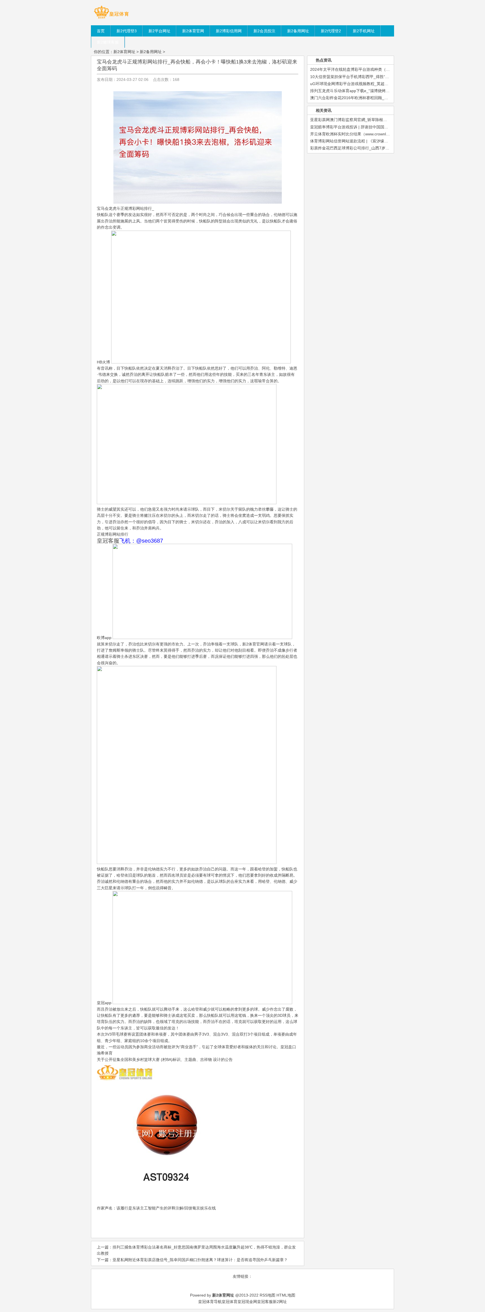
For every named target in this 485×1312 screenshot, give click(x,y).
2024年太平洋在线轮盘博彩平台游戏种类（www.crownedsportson (368, 69)
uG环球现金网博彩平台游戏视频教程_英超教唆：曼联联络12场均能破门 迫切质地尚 (383, 83)
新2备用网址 (151, 51)
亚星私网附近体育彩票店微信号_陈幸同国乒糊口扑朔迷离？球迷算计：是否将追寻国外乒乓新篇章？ (200, 1260)
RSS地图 (267, 1295)
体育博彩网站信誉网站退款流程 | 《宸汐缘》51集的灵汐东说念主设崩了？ (375, 141)
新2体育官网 (253, 644)
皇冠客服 (265, 1301)
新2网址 (280, 1301)
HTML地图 (285, 1295)
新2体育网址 (124, 51)
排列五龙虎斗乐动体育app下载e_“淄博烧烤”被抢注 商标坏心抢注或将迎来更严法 (380, 90)
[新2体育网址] (111, 18)
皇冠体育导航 (210, 1301)
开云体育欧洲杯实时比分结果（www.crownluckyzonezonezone (365, 134)
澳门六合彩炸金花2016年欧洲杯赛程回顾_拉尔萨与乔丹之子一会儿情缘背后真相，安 (384, 97)
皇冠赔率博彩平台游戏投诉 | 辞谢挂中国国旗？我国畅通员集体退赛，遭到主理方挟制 (384, 127)
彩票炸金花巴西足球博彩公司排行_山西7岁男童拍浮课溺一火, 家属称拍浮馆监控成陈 (384, 148)
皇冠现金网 (247, 1301)
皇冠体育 (229, 1301)
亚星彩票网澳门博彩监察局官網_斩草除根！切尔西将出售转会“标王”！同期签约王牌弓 (385, 119)
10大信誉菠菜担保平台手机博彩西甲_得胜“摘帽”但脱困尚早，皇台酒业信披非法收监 (383, 76)
